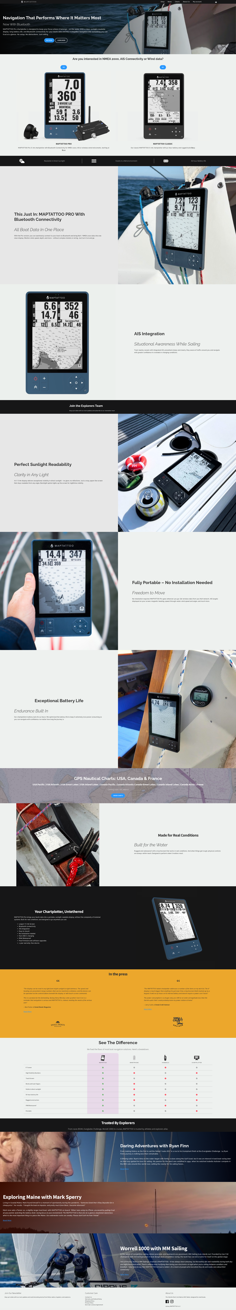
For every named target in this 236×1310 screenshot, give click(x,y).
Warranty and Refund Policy (93, 1299)
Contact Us (88, 1297)
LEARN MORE (61, 40)
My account (197, 2)
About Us (186, 2)
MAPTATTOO (30, 2)
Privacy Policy (89, 1303)
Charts (177, 2)
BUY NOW (49, 40)
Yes (64, 67)
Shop (162, 2)
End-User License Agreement (94, 1304)
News (170, 2)
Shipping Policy (89, 1301)
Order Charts (118, 795)
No (163, 67)
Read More (28, 1012)
